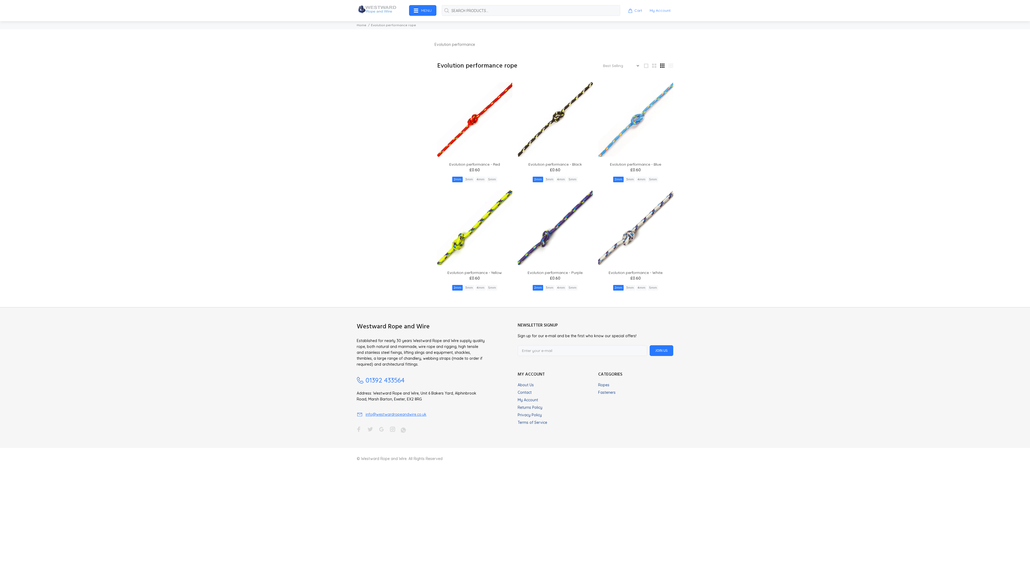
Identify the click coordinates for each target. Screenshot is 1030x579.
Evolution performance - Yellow (474, 272)
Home (361, 25)
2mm (457, 179)
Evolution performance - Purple (555, 272)
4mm (480, 179)
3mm (469, 179)
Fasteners (607, 392)
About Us (526, 385)
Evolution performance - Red (474, 164)
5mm (492, 179)
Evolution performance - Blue (635, 164)
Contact (525, 392)
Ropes (603, 385)
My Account (528, 400)
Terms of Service (532, 422)
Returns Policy (530, 407)
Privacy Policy (530, 415)
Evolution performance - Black (555, 164)
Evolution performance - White (636, 272)
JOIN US (661, 351)
